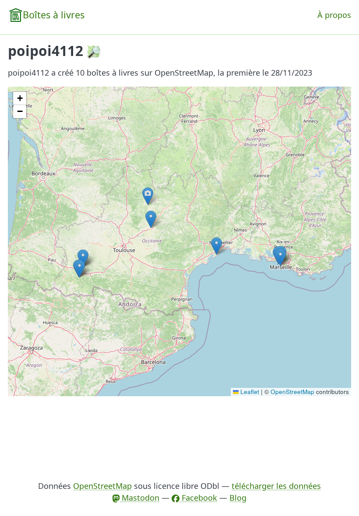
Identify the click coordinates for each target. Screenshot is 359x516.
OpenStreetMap (292, 391)
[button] (150, 219)
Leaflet (249, 391)
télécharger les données (276, 486)
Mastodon (139, 497)
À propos (334, 15)
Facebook (198, 497)
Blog (237, 497)
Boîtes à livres (53, 14)
